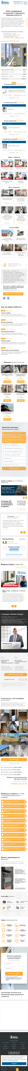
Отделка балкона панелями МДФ (7, 394)
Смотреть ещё (14, 759)
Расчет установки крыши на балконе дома (7, 413)
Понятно (14, 1063)
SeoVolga (24, 1066)
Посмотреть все (14, 763)
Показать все (14, 468)
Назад (14, 82)
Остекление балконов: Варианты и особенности (20, 254)
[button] (2, 265)
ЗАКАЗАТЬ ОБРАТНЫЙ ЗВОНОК (13, 293)
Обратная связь (4, 1069)
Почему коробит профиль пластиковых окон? (7, 239)
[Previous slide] (2, 54)
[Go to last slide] (24, 498)
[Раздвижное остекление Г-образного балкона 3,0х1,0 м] (14, 55)
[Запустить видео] (7, 163)
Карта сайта (3, 1067)
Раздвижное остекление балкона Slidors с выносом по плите (7, 375)
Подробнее (7, 381)
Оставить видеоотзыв (20, 567)
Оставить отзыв (21, 509)
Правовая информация (14, 1067)
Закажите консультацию (15, 674)
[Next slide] (25, 54)
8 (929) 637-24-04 (19, 784)
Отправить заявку (13, 973)
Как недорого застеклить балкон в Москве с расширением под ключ (20, 375)
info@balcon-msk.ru (5, 4)
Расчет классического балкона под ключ (21, 394)
